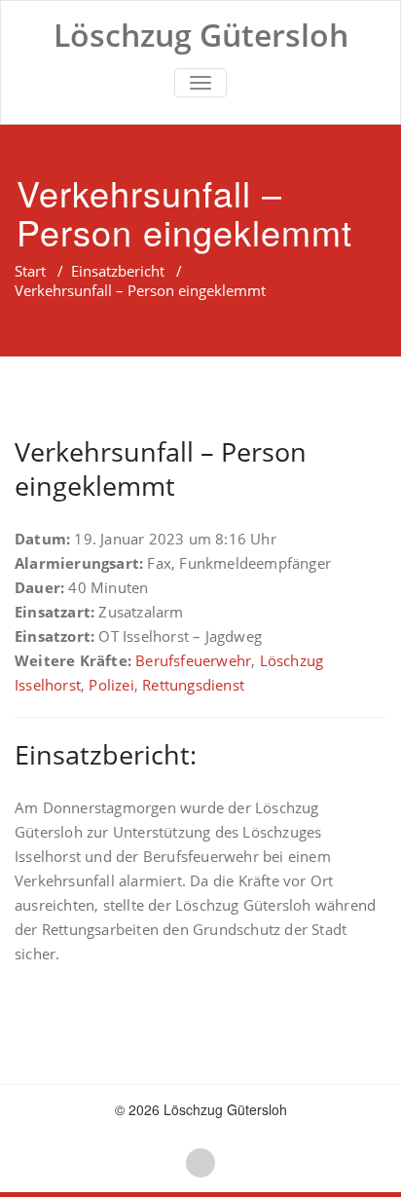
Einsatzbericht (117, 271)
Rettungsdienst (193, 684)
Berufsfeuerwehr (193, 660)
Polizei (111, 684)
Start (30, 271)
